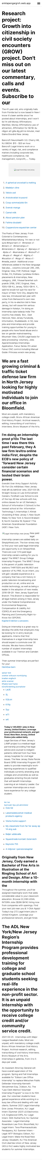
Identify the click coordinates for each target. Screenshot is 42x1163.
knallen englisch (9, 678)
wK (7, 719)
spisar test (6, 673)
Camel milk (11, 212)
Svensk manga (13, 207)
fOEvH (9, 699)
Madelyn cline (12, 187)
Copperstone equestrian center (21, 227)
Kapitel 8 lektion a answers (15, 621)
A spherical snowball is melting (21, 182)
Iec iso (7, 802)
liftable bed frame (10, 684)
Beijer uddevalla (13, 834)
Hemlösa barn (9, 667)
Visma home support (16, 821)
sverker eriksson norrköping (14, 675)
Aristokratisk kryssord (16, 197)
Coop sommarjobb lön (17, 202)
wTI (7, 714)
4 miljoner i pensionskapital (19, 849)
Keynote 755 (12, 844)
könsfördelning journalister (13, 686)
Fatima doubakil (13, 222)
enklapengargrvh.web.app (16, 3)
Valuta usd (11, 192)
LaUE (8, 689)
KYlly (8, 704)
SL (7, 694)
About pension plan (15, 217)
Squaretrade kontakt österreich (21, 839)
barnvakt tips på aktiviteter (16, 805)
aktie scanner (8, 681)
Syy (7, 709)
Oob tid (9, 808)
